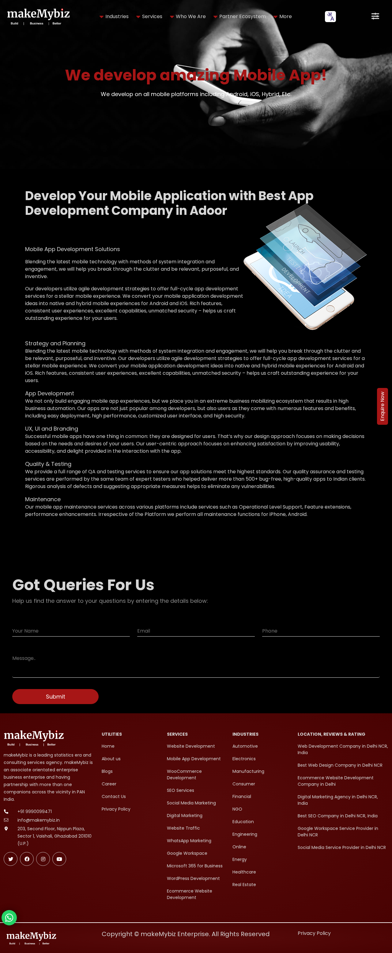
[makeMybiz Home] (38, 16)
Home (108, 746)
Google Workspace (187, 853)
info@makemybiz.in (38, 820)
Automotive (245, 746)
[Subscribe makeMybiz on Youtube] (59, 859)
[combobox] (330, 17)
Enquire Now (382, 406)
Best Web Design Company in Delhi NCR (340, 765)
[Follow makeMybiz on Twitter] (10, 859)
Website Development (191, 746)
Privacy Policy (116, 809)
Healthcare (244, 872)
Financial (241, 796)
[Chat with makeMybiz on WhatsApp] (9, 917)
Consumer (243, 784)
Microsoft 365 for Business (195, 866)
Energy (239, 859)
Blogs (107, 771)
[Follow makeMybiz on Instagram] (43, 859)
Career (109, 784)
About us (111, 759)
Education (243, 822)
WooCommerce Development (184, 774)
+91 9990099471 (34, 811)
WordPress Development (193, 878)
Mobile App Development (194, 759)
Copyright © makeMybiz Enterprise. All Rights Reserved (186, 934)
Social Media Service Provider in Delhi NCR (342, 847)
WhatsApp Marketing (189, 841)
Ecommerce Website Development (189, 894)
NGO (237, 809)
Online (239, 847)
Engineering (244, 834)
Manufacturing (248, 771)
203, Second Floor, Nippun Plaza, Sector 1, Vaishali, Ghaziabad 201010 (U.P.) (54, 836)
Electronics (244, 759)
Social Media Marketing (191, 803)
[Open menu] (375, 16)
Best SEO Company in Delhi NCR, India (338, 816)
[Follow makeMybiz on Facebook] (27, 859)
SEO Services (180, 790)
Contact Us (114, 796)
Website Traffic (183, 828)
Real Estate (244, 884)
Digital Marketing (184, 815)
